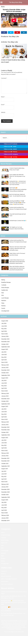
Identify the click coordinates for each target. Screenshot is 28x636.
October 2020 (5, 494)
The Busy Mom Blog (15, 2)
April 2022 (4, 448)
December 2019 (5, 520)
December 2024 (5, 370)
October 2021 (5, 463)
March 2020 (4, 512)
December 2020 (5, 489)
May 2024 (4, 385)
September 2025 (5, 346)
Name (3, 96)
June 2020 (4, 505)
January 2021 (4, 486)
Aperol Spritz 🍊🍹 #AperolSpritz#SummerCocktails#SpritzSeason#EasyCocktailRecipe (14, 608)
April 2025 (4, 359)
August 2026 (4, 320)
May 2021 (4, 476)
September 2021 (5, 466)
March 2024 (4, 391)
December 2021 (5, 458)
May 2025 (4, 357)
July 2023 (3, 409)
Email (3, 104)
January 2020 (4, 518)
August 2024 (4, 378)
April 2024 (4, 388)
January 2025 (4, 367)
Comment (4, 78)
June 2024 (4, 383)
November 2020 (5, 492)
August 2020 (4, 499)
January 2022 (4, 455)
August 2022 (4, 437)
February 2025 (5, 365)
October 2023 (5, 401)
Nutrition (3, 300)
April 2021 (4, 479)
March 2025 (4, 362)
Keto (3, 6)
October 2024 (5, 372)
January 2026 (4, 336)
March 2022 (4, 450)
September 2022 (5, 435)
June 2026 (4, 326)
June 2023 (4, 411)
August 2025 (4, 349)
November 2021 (5, 461)
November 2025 (5, 341)
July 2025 (3, 352)
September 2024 (5, 375)
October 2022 (5, 432)
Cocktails (3, 285)
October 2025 (5, 344)
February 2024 (5, 393)
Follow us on (10, 144)
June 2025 (4, 354)
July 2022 (3, 440)
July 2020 (3, 502)
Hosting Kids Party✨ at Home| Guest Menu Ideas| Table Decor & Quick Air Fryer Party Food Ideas (13, 602)
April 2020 (4, 510)
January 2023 (4, 424)
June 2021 (4, 473)
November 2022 (5, 429)
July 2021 (3, 471)
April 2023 (4, 416)
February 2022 (5, 453)
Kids (2, 295)
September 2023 (5, 403)
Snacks (3, 308)
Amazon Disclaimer (6, 576)
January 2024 (4, 396)
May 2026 (4, 328)
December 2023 (5, 398)
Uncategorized (5, 310)
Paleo (2, 303)
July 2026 (3, 323)
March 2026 (4, 333)
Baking (3, 279)
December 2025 (5, 339)
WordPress (11, 631)
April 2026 (4, 331)
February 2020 (5, 515)
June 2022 (4, 442)
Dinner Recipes (5, 287)
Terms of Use (11, 628)
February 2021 (5, 484)
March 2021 (4, 481)
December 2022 (5, 427)
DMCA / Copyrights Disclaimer (9, 579)
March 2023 (4, 419)
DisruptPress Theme (20, 631)
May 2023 (4, 414)
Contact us (4, 571)
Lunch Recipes (5, 298)
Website (3, 112)
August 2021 (4, 468)
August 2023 (4, 406)
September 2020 (5, 497)
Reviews (3, 305)
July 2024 (3, 380)
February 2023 (5, 422)
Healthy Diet (4, 290)
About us (3, 573)
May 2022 (4, 445)
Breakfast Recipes (6, 282)
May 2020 (4, 507)
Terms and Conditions (7, 584)
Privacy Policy (4, 581)
